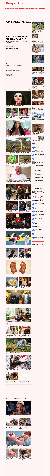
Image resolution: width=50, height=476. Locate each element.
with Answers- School (39, 218)
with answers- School (39, 215)
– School (39, 208)
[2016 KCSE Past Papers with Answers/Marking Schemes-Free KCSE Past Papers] (33, 178)
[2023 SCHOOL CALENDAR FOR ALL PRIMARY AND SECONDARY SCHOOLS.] (33, 163)
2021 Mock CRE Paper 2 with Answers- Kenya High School (39, 229)
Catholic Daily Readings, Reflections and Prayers (37, 244)
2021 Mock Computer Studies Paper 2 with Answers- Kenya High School (39, 238)
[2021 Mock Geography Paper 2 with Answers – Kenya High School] (33, 223)
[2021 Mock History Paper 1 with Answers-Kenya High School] (33, 219)
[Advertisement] (25, 14)
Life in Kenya (11, 8)
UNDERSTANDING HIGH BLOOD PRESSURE (39, 184)
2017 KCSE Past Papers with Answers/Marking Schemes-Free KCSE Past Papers (39, 174)
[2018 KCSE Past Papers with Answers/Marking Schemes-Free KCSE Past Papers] (33, 170)
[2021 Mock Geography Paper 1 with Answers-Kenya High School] (33, 227)
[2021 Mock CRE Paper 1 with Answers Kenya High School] (33, 234)
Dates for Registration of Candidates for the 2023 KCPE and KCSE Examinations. (39, 197)
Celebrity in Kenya (16, 8)
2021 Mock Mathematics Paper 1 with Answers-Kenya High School (39, 151)
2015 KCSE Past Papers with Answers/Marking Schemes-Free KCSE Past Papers (39, 181)
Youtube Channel (36, 8)
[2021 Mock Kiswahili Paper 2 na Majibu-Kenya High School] (33, 159)
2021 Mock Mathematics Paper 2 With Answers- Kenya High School (39, 148)
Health (25, 8)
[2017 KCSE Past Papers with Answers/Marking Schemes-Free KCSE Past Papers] (33, 174)
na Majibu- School (39, 158)
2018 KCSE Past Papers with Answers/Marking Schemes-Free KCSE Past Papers (39, 170)
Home (7, 8)
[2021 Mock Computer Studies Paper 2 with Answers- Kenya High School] (33, 238)
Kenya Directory (30, 8)
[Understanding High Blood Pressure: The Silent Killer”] (33, 189)
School (39, 200)
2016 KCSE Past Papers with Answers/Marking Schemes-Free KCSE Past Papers (39, 177)
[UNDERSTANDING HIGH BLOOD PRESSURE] (33, 185)
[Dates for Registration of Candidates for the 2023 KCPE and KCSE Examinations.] (33, 197)
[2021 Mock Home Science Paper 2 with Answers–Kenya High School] (33, 208)
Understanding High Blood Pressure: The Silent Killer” (38, 188)
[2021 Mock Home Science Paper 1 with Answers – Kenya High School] (33, 212)
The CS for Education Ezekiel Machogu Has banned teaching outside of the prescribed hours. (39, 192)
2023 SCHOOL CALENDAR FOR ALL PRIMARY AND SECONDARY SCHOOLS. (39, 162)
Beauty (22, 8)
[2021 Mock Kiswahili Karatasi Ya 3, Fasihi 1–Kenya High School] (33, 155)
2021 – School (39, 154)
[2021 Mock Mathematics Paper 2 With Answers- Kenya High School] (33, 148)
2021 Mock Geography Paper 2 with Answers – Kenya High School (39, 223)
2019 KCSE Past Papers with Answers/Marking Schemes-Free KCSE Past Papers (39, 166)
